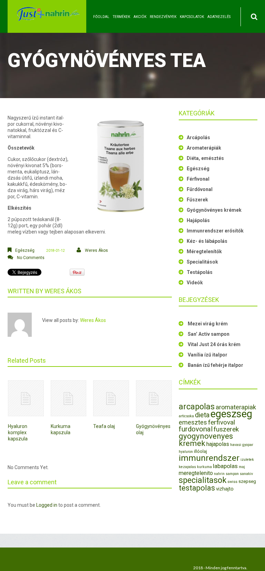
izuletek (247, 459)
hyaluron (186, 451)
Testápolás (200, 272)
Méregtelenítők (204, 251)
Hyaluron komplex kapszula (18, 432)
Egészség (25, 250)
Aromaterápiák (204, 148)
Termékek (121, 17)
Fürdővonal (200, 189)
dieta (202, 415)
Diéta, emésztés (205, 158)
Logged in (46, 505)
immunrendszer (209, 458)
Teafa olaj (104, 426)
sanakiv (246, 474)
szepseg (247, 481)
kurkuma (204, 467)
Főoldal (101, 17)
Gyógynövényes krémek (214, 210)
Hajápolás (198, 220)
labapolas (225, 466)
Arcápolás (198, 137)
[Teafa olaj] (111, 398)
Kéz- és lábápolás (207, 241)
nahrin (219, 474)
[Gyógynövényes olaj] (154, 398)
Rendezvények (163, 17)
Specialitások (202, 262)
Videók (195, 282)
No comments (31, 257)
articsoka (186, 416)
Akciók (140, 17)
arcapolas (197, 406)
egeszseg (231, 414)
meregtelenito (196, 473)
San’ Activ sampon (208, 334)
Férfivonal (198, 179)
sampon (232, 474)
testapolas (197, 488)
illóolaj (200, 451)
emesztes (193, 422)
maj (242, 467)
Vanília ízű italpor (207, 355)
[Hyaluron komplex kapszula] (26, 398)
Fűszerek (197, 199)
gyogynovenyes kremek (206, 439)
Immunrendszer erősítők (215, 231)
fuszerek (226, 429)
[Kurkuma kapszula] (69, 398)
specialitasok (202, 480)
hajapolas (217, 444)
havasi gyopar (241, 444)
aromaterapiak (236, 407)
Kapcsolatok (192, 17)
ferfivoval (221, 422)
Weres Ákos (96, 250)
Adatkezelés (218, 17)
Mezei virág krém (208, 323)
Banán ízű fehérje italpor (215, 365)
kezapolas (187, 467)
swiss (232, 481)
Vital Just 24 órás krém (214, 344)
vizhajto (225, 489)
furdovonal (196, 429)
